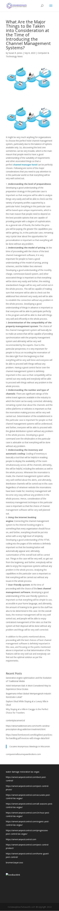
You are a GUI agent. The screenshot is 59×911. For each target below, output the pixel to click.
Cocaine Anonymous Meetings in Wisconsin (29, 746)
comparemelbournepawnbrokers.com (23, 754)
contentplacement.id (15, 720)
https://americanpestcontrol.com (21, 839)
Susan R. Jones (15, 53)
